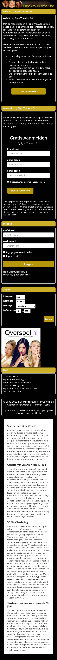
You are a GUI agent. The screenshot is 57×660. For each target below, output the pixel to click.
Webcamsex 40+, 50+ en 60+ (17, 382)
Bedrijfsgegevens (29, 401)
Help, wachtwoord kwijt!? (15, 271)
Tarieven (37, 404)
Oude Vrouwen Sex (12, 391)
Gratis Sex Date (10, 376)
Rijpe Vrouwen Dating (13, 379)
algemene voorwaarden (34, 182)
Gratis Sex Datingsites (13, 385)
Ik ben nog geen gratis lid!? (16, 274)
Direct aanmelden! (28, 91)
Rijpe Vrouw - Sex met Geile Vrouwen (20, 388)
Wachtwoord (9, 241)
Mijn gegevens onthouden (18, 252)
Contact (48, 404)
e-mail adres (13, 159)
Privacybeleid (47, 401)
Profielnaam (13, 148)
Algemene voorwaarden (19, 404)
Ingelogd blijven (13, 255)
